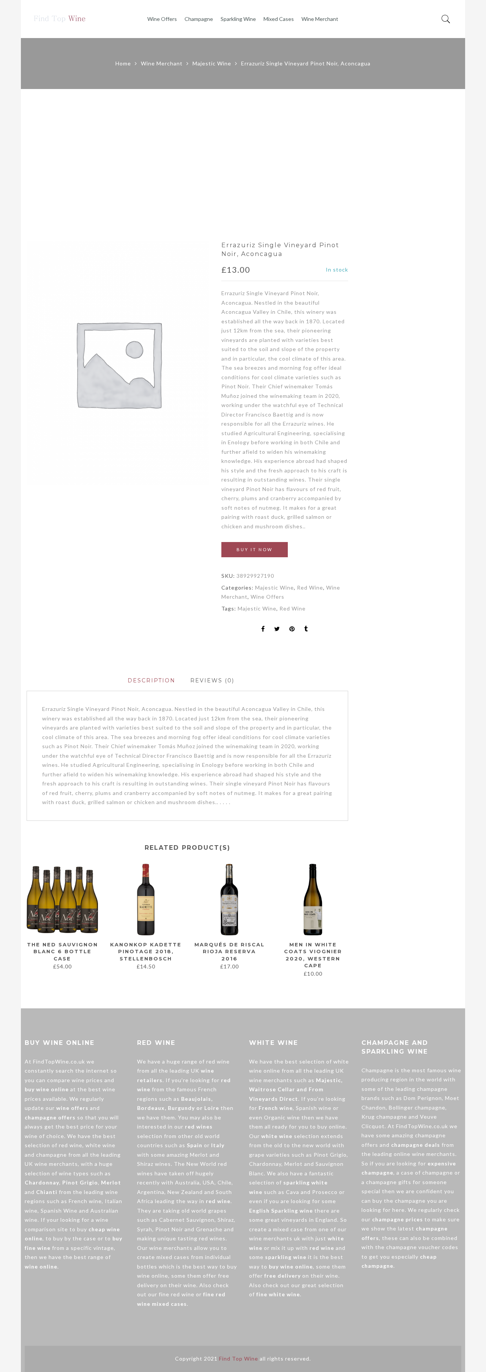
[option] (118, 363)
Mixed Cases (279, 19)
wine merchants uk (274, 1238)
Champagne (199, 19)
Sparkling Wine (238, 19)
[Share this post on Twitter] (277, 629)
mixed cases (172, 1257)
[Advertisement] (243, 165)
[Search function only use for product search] (446, 19)
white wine (100, 1145)
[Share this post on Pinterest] (292, 629)
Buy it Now (255, 549)
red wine (70, 1145)
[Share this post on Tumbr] (306, 629)
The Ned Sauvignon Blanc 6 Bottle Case (62, 951)
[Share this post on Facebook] (263, 629)
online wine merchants (424, 1154)
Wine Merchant (319, 19)
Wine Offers (162, 19)
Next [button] (345, 920)
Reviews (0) (212, 680)
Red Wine (310, 587)
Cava (292, 1192)
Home (123, 63)
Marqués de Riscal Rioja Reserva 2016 (229, 951)
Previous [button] (26, 920)
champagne (51, 1154)
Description (151, 680)
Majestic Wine (212, 63)
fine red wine (176, 1294)
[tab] (151, 680)
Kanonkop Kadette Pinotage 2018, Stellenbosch (145, 951)
